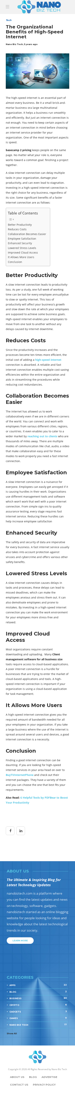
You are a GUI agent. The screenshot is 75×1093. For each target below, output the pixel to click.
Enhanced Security (20, 243)
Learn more (20, 940)
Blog (33, 1077)
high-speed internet (48, 360)
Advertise (49, 1077)
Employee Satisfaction (22, 238)
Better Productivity (20, 224)
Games (38, 1018)
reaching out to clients (42, 436)
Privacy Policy (44, 1084)
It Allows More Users (21, 257)
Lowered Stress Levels (22, 248)
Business (38, 998)
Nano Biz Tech (38, 1024)
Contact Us (19, 1084)
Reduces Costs (17, 229)
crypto (38, 1004)
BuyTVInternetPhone (19, 775)
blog (38, 991)
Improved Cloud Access (23, 252)
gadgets (38, 1011)
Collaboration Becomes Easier (27, 234)
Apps (38, 985)
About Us (17, 1077)
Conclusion (15, 262)
